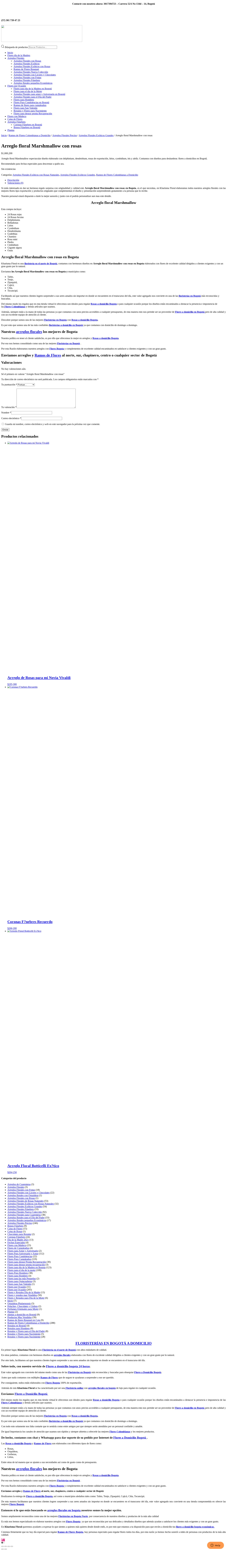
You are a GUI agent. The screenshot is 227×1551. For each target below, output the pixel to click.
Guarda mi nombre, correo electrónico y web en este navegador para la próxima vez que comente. (52, 424)
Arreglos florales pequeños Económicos (33, 83)
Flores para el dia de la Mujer (28, 91)
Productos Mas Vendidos (19, 1317)
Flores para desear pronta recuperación (26, 1264)
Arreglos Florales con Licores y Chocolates (35, 74)
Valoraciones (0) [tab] (15, 183)
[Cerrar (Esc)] (12, 1546)
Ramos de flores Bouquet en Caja (23, 1320)
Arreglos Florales (15, 58)
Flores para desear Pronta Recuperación (26, 1262)
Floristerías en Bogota (55, 1416)
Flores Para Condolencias (19, 1256)
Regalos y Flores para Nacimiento (30, 110)
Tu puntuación (9, 384)
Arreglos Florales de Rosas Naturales (25, 1201)
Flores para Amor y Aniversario (22, 1251)
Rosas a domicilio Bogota (84, 1416)
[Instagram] (4, 1540)
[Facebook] (2, 1540)
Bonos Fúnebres (15, 1226)
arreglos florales (29, 332)
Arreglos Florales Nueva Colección (31, 72)
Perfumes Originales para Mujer (22, 1309)
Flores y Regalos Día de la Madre (23, 1292)
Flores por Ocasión (16, 86)
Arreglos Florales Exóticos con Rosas (32, 66)
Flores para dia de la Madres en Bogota (26, 1267)
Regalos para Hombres (18, 1328)
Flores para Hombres (24, 99)
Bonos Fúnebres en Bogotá (27, 127)
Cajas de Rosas (14, 1231)
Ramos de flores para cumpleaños (30, 105)
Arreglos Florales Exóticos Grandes (96, 135)
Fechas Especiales (16, 1242)
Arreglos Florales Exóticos (27, 63)
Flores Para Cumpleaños (19, 1259)
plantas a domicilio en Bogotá (21, 1314)
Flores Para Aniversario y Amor (22, 1253)
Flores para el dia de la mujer (21, 1270)
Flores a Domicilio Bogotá (147, 1372)
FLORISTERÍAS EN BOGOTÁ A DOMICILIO (114, 1343)
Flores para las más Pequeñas (21, 1278)
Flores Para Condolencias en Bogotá (31, 102)
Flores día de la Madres (18, 55)
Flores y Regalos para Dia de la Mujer (25, 1298)
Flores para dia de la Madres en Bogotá (33, 88)
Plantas (10, 130)
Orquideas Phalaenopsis (19, 1303)
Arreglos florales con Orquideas (22, 1195)
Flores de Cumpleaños (18, 1248)
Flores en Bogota (118, 9)
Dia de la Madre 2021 (18, 1239)
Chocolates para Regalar (19, 1234)
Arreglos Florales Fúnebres (27, 80)
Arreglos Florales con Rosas (27, 61)
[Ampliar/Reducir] (2, 1546)
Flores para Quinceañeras (19, 1281)
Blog (103, 9)
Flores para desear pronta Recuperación (33, 113)
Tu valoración (9, 407)
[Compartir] (8, 1546)
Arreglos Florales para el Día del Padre (32, 97)
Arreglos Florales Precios (64, 135)
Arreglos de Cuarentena (19, 1184)
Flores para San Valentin (25, 108)
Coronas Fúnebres (16, 1237)
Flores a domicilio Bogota (39, 1496)
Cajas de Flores (14, 119)
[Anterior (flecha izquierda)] (2, 1549)
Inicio (10, 52)
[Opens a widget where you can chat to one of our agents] (215, 1545)
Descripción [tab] (13, 180)
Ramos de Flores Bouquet (26, 69)
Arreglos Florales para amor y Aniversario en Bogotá (39, 94)
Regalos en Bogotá (16, 1325)
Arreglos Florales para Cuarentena (24, 1214)
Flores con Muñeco (16, 116)
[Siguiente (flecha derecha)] (5, 1549)
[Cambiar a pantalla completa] (5, 1546)
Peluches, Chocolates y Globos (22, 1306)
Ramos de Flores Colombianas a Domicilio (29, 135)
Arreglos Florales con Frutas (27, 77)
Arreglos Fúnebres (16, 122)
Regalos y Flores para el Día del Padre (26, 1331)
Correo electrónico (11, 418)
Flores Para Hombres (17, 1273)
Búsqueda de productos (16, 47)
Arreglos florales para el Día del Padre (26, 1217)
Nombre (6, 412)
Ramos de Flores (32, 1491)
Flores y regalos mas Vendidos (22, 1295)
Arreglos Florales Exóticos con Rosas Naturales (36, 175)
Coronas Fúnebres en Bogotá (28, 124)
